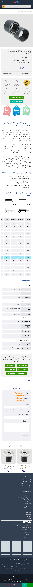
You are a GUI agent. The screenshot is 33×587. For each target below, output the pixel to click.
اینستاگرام (28, 514)
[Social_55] (16, 576)
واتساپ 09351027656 (16, 97)
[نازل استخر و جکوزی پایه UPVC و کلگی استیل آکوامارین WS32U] (24, 456)
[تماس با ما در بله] (25, 585)
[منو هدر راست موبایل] (30, 2)
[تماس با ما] (19, 585)
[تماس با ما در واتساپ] (30, 585)
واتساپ (29, 516)
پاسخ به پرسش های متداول (24, 497)
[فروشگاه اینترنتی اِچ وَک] (16, 2)
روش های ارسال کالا (26, 484)
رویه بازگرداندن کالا (26, 499)
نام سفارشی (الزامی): (24, 415)
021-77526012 (11, 366)
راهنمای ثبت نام (27, 479)
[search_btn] (3, 6)
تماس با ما (28, 512)
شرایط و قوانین (27, 501)
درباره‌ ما (29, 510)
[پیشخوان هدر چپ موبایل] (2, 2)
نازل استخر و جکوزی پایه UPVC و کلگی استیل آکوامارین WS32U (25, 467)
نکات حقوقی (28, 503)
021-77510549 (23, 369)
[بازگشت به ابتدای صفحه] (3, 585)
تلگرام (29, 519)
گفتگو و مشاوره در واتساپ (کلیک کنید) (16, 373)
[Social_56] (19, 576)
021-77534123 (23, 366)
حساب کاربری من (27, 495)
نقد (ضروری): (26, 421)
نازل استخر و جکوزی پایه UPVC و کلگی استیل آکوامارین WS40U (9, 467)
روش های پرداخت (26, 486)
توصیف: (27, 404)
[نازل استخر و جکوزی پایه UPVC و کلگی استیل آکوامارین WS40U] (8, 456)
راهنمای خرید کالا (27, 482)
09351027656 (15, 102)
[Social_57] (13, 576)
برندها (29, 488)
